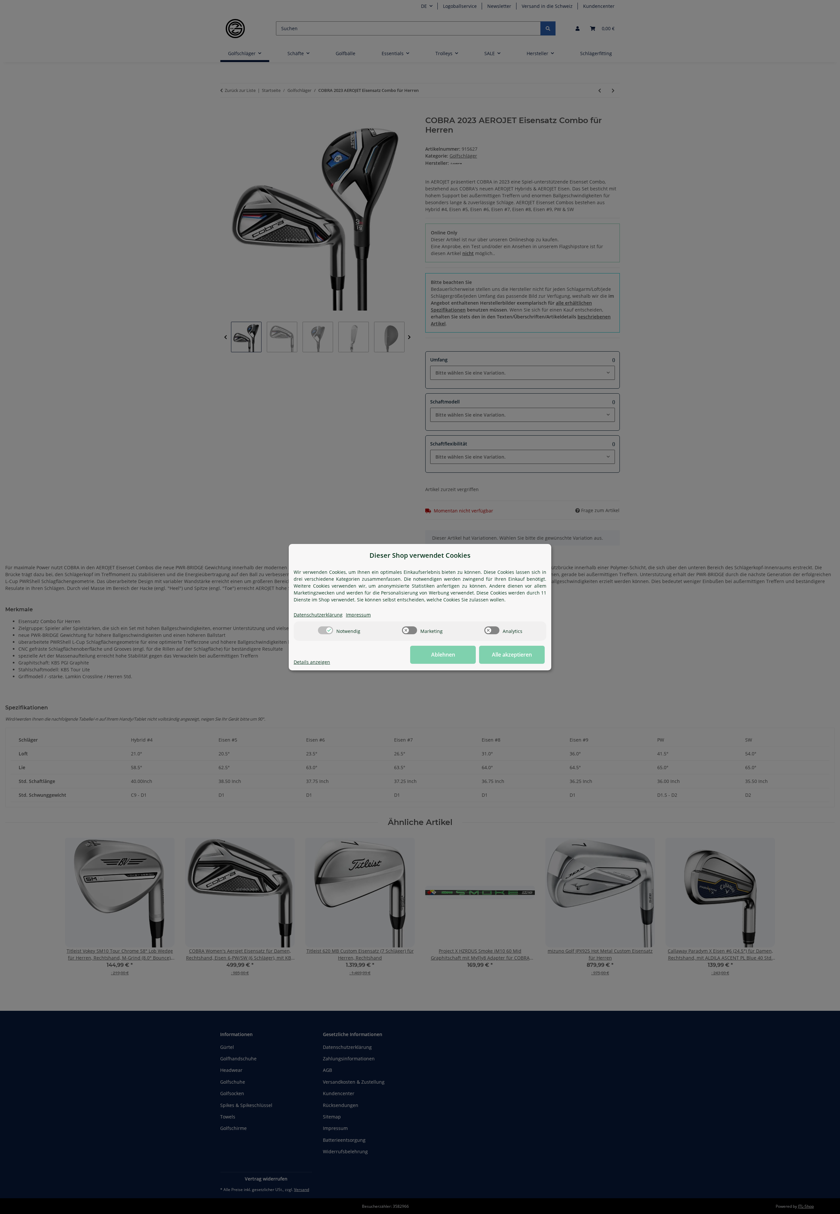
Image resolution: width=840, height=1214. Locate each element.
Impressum (358, 615)
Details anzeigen (312, 662)
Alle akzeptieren (512, 654)
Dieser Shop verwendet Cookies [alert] (420, 555)
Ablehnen (443, 654)
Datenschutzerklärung (318, 615)
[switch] (325, 630)
